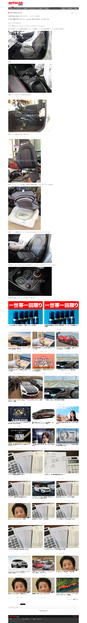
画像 (40, 8)
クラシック (33, 8)
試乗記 (25, 8)
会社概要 (34, 619)
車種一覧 (70, 8)
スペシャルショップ (55, 8)
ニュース (18, 8)
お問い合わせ (39, 619)
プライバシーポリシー (17, 619)
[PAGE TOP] (75, 616)
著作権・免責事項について (26, 619)
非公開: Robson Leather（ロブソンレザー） (18, 16)
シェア (18, 604)
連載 (64, 8)
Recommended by (70, 599)
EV (11, 8)
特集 (47, 8)
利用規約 (10, 619)
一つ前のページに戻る (14, 607)
